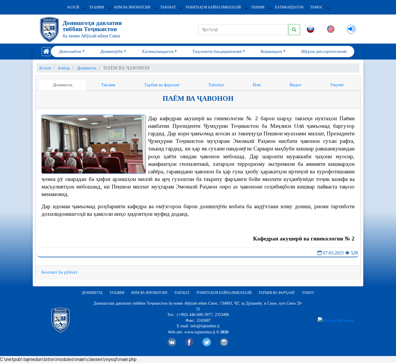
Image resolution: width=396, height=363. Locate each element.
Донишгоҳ (62, 84)
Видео (295, 84)
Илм (257, 84)
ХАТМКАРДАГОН (289, 7)
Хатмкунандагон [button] (158, 51)
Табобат (168, 7)
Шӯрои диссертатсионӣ (323, 51)
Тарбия (257, 7)
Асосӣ (73, 7)
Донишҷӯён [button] (111, 51)
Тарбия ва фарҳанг (162, 84)
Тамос (316, 7)
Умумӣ (337, 84)
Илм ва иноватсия (132, 7)
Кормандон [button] (271, 51)
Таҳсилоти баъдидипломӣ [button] (216, 51)
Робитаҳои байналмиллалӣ (213, 7)
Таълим (96, 7)
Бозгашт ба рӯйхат (59, 272)
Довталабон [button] (70, 51)
